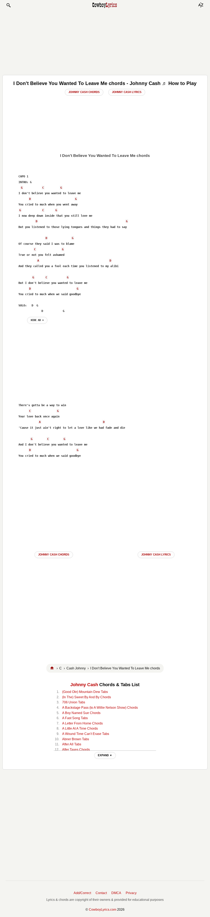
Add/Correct (82, 893)
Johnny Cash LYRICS (156, 554)
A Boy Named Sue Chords (81, 713)
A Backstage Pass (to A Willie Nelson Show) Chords (100, 707)
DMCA (116, 893)
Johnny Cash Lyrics (127, 92)
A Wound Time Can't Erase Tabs (85, 734)
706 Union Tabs (73, 702)
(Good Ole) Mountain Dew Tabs (85, 692)
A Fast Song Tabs (75, 718)
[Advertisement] (105, 41)
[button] (8, 5)
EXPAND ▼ (105, 755)
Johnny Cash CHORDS (53, 554)
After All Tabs (71, 744)
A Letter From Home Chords (82, 723)
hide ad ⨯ (37, 320)
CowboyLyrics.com (102, 909)
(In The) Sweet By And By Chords (86, 697)
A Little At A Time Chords (80, 728)
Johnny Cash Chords (84, 92)
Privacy (131, 893)
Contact (101, 893)
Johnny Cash (84, 684)
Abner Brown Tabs (75, 739)
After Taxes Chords (76, 749)
